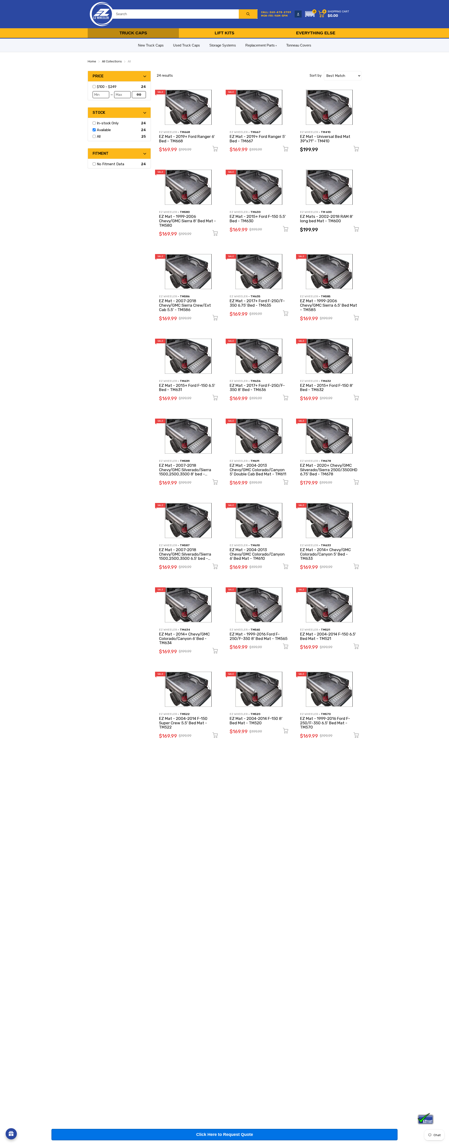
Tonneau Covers (298, 45)
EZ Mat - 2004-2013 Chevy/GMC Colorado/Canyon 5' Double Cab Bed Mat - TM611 (258, 469)
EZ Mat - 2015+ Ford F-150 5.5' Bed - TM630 (258, 218)
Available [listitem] (104, 130)
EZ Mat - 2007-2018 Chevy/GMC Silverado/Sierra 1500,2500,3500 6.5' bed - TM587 (185, 556)
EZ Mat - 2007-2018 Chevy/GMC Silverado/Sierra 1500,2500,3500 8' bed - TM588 (185, 472)
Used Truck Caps (186, 45)
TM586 (185, 296)
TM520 (255, 714)
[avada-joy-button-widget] (11, 1133)
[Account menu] (298, 14)
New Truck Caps (151, 45)
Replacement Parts (260, 45)
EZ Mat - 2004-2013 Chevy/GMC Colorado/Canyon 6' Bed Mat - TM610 (257, 554)
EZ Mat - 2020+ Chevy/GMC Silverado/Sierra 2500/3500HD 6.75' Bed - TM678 (328, 469)
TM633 (326, 545)
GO (139, 94)
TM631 (184, 381)
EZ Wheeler (168, 132)
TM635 (255, 296)
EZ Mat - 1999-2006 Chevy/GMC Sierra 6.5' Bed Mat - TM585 (328, 305)
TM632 (326, 381)
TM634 (185, 629)
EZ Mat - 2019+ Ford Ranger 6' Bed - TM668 (187, 138)
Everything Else (315, 33)
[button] (310, 14)
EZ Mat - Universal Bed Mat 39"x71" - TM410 (325, 138)
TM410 (325, 132)
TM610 (255, 545)
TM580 (185, 212)
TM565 (255, 629)
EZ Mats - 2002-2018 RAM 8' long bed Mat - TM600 (326, 218)
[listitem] (118, 86)
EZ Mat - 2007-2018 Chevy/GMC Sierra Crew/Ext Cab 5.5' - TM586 (185, 305)
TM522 (185, 714)
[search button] (248, 14)
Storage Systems (222, 45)
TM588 (185, 461)
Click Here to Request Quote (224, 1134)
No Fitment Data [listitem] (110, 164)
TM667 (255, 132)
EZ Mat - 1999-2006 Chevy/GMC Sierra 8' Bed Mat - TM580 (187, 220)
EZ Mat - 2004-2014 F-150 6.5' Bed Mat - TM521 (328, 636)
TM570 (326, 714)
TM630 (255, 212)
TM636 (255, 381)
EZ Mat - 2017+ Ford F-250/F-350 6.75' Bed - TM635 (257, 303)
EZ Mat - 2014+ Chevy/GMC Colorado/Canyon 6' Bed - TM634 (184, 638)
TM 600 (326, 212)
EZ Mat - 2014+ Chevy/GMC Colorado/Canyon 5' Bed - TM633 (325, 554)
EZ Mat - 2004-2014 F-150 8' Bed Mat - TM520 (256, 720)
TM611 (254, 461)
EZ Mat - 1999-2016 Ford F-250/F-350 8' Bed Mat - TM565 (258, 636)
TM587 (185, 545)
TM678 (326, 461)
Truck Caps (133, 33)
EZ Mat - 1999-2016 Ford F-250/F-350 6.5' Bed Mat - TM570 (325, 722)
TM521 (325, 629)
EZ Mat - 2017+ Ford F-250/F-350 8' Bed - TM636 (257, 387)
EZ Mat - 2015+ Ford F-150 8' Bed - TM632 (326, 387)
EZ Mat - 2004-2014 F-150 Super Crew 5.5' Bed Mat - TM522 (183, 722)
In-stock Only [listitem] (108, 123)
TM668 (185, 132)
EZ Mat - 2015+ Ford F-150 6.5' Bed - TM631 (187, 387)
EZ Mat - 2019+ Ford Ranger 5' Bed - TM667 (258, 138)
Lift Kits (224, 33)
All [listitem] (99, 136)
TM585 (325, 296)
